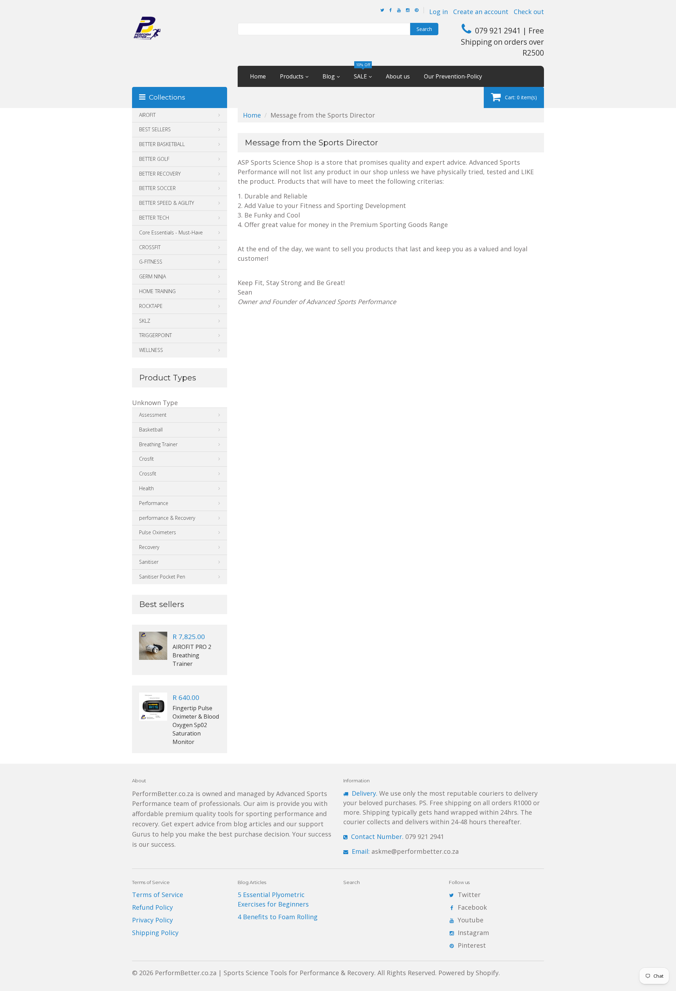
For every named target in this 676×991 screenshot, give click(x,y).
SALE (362, 73)
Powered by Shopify (468, 972)
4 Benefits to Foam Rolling (278, 917)
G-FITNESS (150, 261)
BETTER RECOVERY (160, 173)
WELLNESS (151, 350)
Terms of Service (157, 894)
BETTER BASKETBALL (162, 144)
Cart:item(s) (521, 97)
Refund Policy (152, 907)
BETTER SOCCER (157, 188)
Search (424, 29)
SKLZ (144, 320)
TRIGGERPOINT (155, 335)
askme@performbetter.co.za (405, 851)
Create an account (480, 11)
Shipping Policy (155, 932)
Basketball (151, 429)
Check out (529, 11)
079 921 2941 (397, 836)
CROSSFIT (150, 247)
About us (398, 76)
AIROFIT (147, 115)
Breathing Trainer (158, 444)
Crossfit (147, 473)
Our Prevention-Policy (453, 76)
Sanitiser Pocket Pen (162, 576)
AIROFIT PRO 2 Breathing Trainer (192, 655)
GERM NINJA (152, 276)
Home (258, 76)
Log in (438, 11)
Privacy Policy (152, 920)
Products (291, 76)
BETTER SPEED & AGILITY (166, 203)
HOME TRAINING (157, 291)
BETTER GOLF (154, 159)
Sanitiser (148, 561)
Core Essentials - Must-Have (171, 232)
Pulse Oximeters (157, 532)
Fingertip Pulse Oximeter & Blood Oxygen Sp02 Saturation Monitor (196, 725)
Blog (329, 76)
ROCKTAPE (151, 306)
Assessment (153, 414)
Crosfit (146, 458)
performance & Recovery (167, 518)
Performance (153, 503)
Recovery (149, 547)
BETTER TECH (154, 217)
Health (146, 488)
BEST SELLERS (155, 129)
